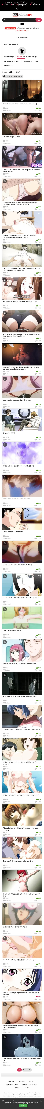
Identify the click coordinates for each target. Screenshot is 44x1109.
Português (26, 3)
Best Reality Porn (23, 4)
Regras (18, 1088)
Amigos (34, 57)
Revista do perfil (10, 57)
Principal (11, 1081)
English (34, 3)
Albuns (28, 57)
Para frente (27, 1070)
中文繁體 (9, 3)
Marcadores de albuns (31, 62)
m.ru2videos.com (22, 30)
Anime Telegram (23, 6)
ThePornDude (36, 4)
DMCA (27, 1088)
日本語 (17, 3)
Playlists (8, 65)
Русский (6, 4)
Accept (23, 1105)
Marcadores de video (13, 62)
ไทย (13, 4)
